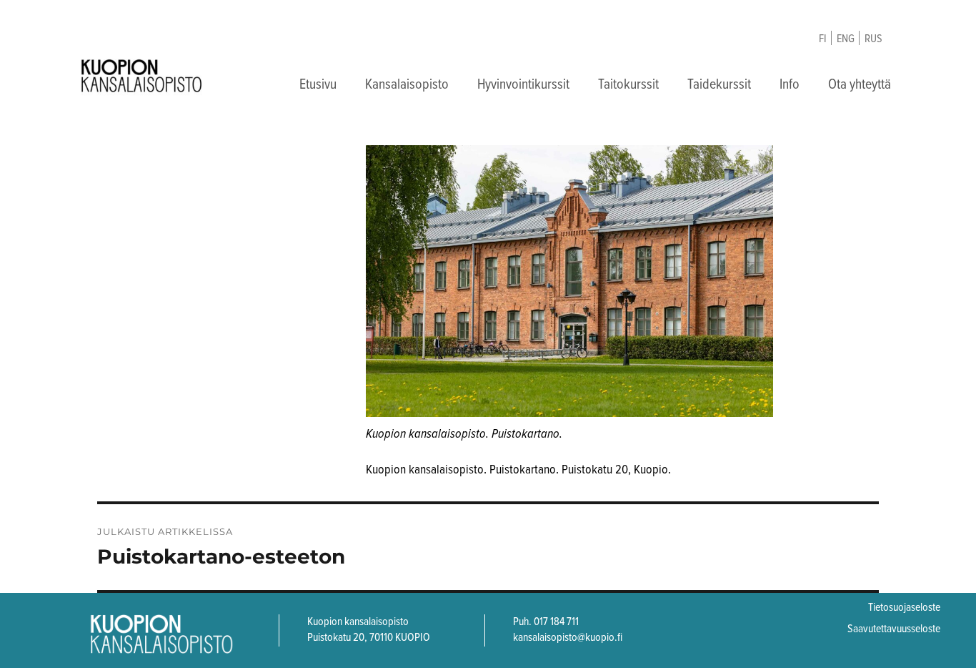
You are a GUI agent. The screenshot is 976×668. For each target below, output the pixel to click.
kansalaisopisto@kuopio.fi (567, 637)
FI (823, 38)
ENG (846, 38)
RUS (873, 38)
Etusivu (318, 85)
